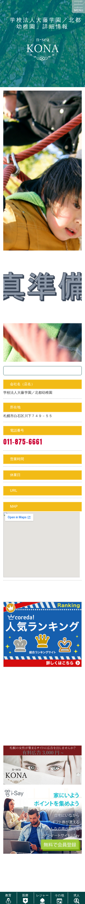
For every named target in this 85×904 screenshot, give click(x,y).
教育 (8, 895)
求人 (76, 895)
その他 (59, 895)
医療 (25, 895)
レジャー (42, 895)
